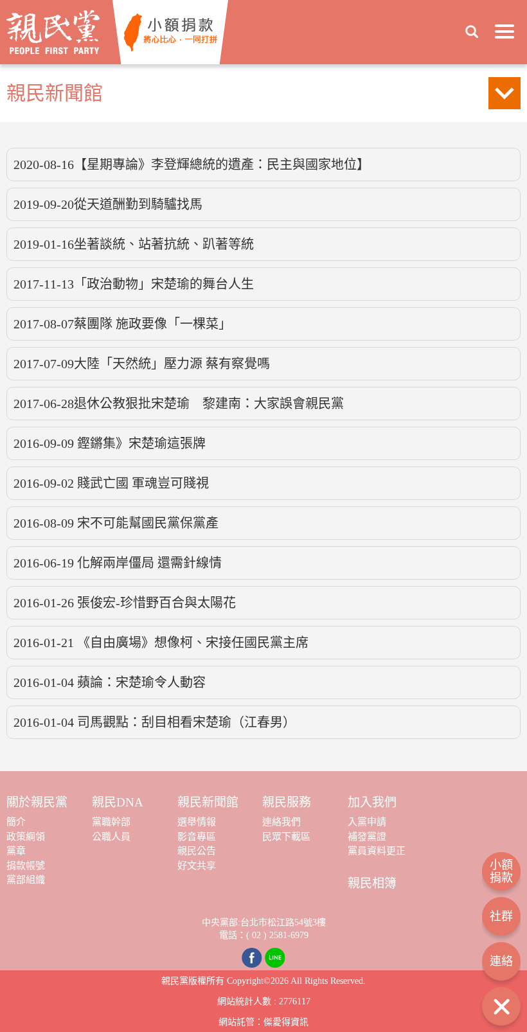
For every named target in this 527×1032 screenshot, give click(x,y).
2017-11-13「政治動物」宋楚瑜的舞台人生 (133, 284)
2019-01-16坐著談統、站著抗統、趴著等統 (133, 244)
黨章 (16, 851)
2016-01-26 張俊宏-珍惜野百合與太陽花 (124, 603)
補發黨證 (367, 837)
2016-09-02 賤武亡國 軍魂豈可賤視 (111, 483)
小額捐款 (501, 871)
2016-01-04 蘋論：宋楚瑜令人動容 (109, 682)
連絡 (501, 961)
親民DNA (117, 802)
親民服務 (286, 802)
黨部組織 (25, 880)
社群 (501, 916)
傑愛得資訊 (286, 1022)
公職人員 (111, 837)
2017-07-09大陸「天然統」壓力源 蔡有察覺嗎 (141, 364)
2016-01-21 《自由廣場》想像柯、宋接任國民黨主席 (160, 643)
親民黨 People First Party (53, 32)
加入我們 (372, 802)
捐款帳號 (25, 865)
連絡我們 (281, 822)
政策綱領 (25, 837)
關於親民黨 (36, 802)
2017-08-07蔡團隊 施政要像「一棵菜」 (122, 324)
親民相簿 (372, 883)
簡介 (16, 822)
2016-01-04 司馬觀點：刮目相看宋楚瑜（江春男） (154, 722)
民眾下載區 (286, 837)
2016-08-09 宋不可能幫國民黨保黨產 (116, 523)
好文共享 (196, 865)
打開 (501, 1006)
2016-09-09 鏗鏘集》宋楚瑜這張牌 (109, 443)
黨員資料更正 (377, 851)
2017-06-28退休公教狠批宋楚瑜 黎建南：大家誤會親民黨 (178, 403)
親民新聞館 (207, 802)
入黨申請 (367, 822)
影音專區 (196, 837)
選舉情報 (196, 822)
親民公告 (196, 851)
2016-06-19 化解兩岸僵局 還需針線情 (117, 563)
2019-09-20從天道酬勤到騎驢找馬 (107, 204)
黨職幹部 (111, 822)
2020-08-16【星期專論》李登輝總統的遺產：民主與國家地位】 (191, 164)
